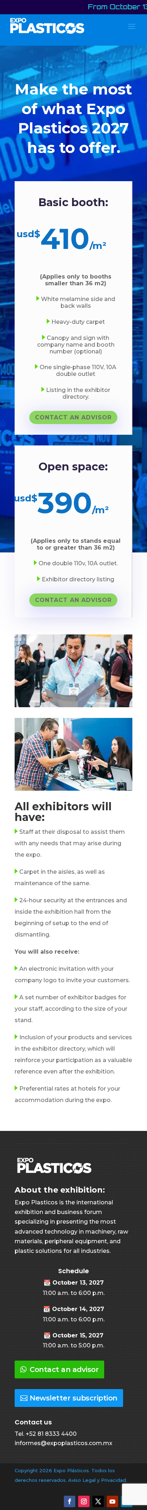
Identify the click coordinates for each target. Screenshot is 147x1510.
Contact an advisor (64, 1369)
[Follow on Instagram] (84, 1501)
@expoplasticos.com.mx (76, 1443)
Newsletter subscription (73, 1398)
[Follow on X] (98, 1501)
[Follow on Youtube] (112, 1501)
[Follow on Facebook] (69, 1501)
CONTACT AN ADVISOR (73, 417)
